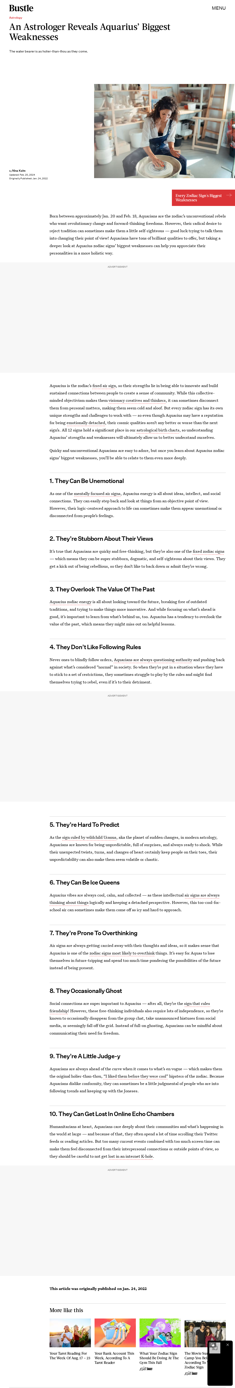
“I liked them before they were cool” (136, 1076)
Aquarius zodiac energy (71, 601)
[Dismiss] (227, 1345)
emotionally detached (86, 422)
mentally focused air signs (97, 493)
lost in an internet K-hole (130, 1156)
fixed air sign (104, 385)
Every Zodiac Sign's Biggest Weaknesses (199, 197)
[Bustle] (21, 8)
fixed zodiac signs (208, 551)
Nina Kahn (19, 171)
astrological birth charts (158, 430)
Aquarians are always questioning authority (153, 659)
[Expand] (212, 1345)
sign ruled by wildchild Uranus (89, 837)
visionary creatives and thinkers (137, 400)
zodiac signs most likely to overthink (122, 953)
